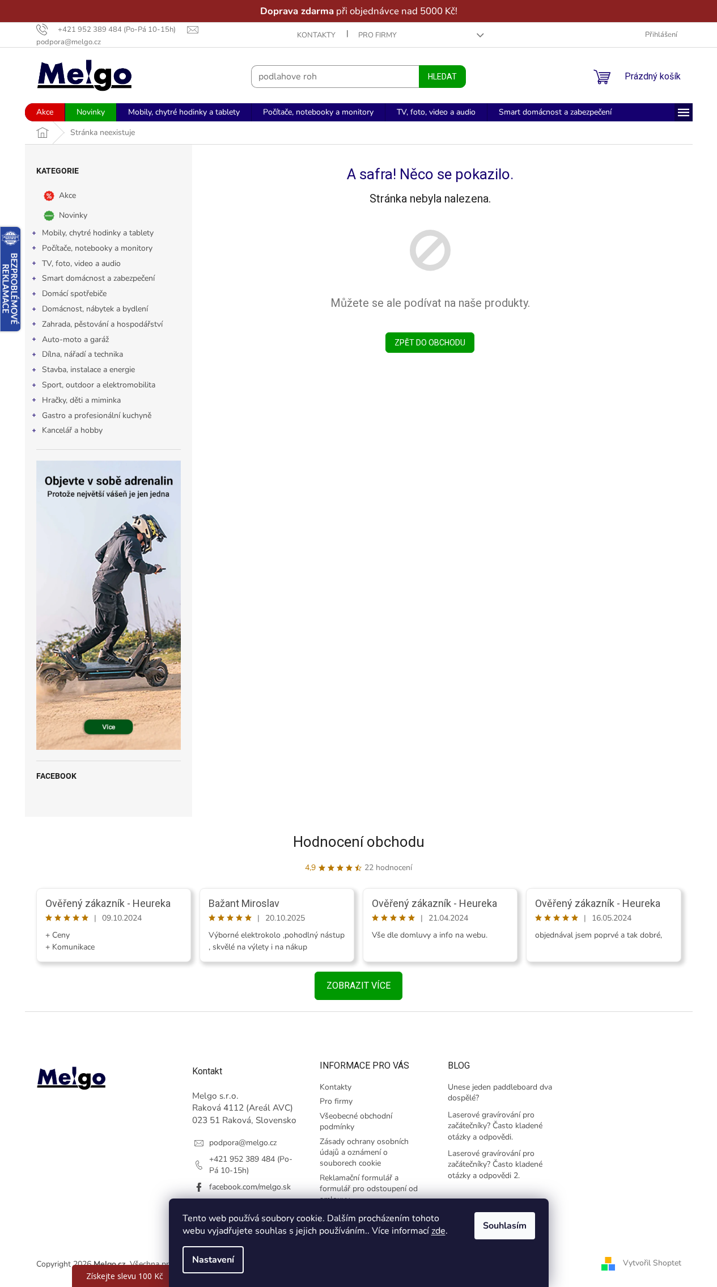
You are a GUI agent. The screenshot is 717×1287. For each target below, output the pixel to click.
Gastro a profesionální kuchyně (96, 415)
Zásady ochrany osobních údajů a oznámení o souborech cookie (364, 1152)
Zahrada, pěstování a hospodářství (102, 324)
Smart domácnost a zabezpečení (98, 278)
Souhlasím (505, 1226)
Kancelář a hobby (72, 430)
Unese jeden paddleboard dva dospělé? (500, 1092)
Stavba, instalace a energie (88, 369)
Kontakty (316, 35)
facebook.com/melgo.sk (250, 1186)
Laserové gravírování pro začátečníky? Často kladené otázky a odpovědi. (495, 1125)
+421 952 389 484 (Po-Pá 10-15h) (250, 1164)
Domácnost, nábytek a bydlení (95, 308)
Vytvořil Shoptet (652, 1263)
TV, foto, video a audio (81, 263)
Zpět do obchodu (429, 342)
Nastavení (213, 1260)
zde (438, 1231)
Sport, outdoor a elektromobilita (98, 384)
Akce (67, 195)
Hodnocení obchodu (359, 841)
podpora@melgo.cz (243, 1142)
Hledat (442, 76)
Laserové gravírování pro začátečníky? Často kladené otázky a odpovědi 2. (495, 1164)
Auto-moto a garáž (75, 339)
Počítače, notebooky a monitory (97, 248)
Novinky (73, 215)
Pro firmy (377, 35)
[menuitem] (45, 112)
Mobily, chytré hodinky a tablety (98, 232)
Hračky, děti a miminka (81, 400)
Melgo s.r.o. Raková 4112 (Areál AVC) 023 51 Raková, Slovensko (244, 1108)
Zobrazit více (358, 985)
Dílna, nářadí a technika (82, 354)
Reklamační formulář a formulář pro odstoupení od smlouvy (369, 1188)
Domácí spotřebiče (74, 293)
